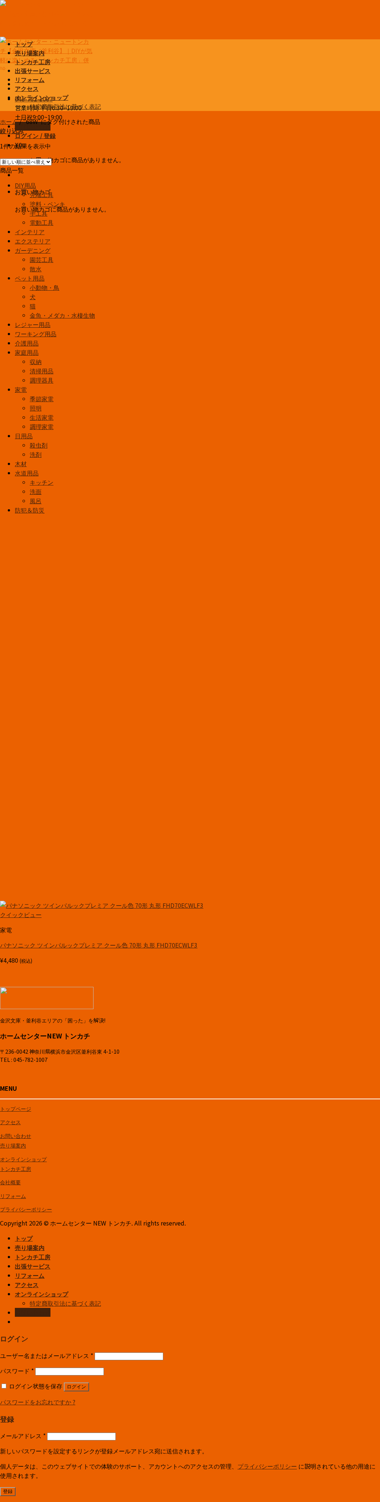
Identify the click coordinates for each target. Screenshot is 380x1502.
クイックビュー (21, 914)
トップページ (15, 1108)
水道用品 (27, 472)
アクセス (27, 88)
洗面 (36, 491)
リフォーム (30, 79)
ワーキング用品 (35, 333)
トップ (24, 43)
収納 (36, 361)
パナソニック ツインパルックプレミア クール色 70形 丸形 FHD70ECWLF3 (98, 944)
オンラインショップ (41, 97)
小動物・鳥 (44, 287)
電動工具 (41, 222)
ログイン (76, 1387)
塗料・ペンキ (47, 203)
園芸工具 (41, 259)
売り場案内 (30, 52)
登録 (8, 1491)
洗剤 (36, 454)
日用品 (24, 435)
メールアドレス (23, 1435)
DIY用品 (25, 185)
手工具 (39, 213)
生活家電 (41, 417)
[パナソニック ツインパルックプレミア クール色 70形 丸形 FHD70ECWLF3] (101, 905)
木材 (21, 463)
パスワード (17, 1370)
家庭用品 (27, 352)
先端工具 (41, 194)
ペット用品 (30, 278)
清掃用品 (41, 370)
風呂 (36, 500)
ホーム (9, 121)
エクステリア (32, 240)
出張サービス (32, 70)
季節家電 (41, 398)
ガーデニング (32, 250)
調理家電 (41, 426)
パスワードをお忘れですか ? (37, 1401)
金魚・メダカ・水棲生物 (62, 315)
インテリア (30, 231)
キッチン (41, 482)
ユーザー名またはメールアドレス (46, 1355)
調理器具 (41, 380)
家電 (21, 389)
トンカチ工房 (32, 61)
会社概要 (10, 1182)
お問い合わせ (15, 1135)
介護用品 (27, 342)
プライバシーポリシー (26, 1209)
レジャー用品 (32, 324)
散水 (36, 268)
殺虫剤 (39, 445)
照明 (36, 407)
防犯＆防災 (30, 509)
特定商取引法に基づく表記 (65, 106)
